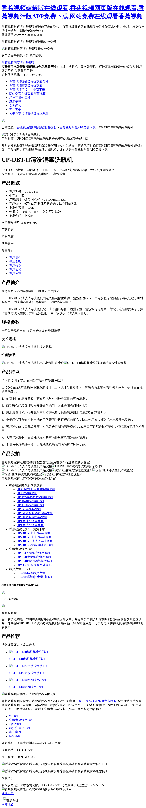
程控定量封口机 (19, 97)
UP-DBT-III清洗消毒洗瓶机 (35, 541)
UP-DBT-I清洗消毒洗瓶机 (34, 533)
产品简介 (15, 257)
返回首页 (8, 793)
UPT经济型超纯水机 (30, 525)
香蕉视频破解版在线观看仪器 (29, 81)
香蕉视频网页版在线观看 (18, 62)
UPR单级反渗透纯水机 (32, 517)
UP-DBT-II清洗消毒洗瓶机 (34, 537)
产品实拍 (15, 269)
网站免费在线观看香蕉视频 (27, 93)
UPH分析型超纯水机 (30, 505)
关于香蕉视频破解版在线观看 (29, 113)
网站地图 (15, 736)
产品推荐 (15, 273)
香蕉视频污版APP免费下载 (27, 89)
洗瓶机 (13, 716)
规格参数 (15, 261)
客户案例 (15, 109)
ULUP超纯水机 (27, 493)
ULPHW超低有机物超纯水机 (36, 489)
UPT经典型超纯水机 (30, 521)
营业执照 (110, 701)
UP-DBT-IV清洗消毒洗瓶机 (35, 545)
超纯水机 (15, 724)
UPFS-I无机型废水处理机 (33, 553)
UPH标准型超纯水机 (30, 501)
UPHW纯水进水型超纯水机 (35, 497)
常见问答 (15, 105)
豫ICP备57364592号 (91, 701)
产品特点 (15, 265)
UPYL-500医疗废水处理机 (34, 565)
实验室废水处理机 (21, 720)
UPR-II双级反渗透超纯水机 (35, 513)
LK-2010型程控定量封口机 (34, 577)
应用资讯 (15, 101)
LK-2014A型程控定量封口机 (36, 573)
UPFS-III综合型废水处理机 (34, 561)
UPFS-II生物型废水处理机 (34, 557)
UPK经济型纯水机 (29, 509)
